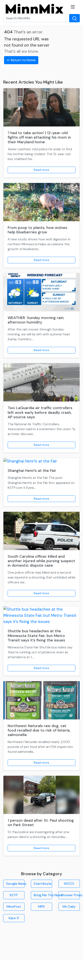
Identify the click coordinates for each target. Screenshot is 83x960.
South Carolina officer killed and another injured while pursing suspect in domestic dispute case (41, 561)
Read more (41, 170)
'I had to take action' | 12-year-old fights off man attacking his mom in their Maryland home (39, 137)
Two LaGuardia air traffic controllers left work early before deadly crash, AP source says (40, 412)
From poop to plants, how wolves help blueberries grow (37, 229)
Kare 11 (14, 918)
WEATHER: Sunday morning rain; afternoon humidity (36, 320)
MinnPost (14, 906)
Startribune (43, 883)
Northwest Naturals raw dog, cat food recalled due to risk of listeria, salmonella (39, 730)
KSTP (14, 895)
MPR (41, 906)
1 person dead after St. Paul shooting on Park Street (41, 822)
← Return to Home (21, 60)
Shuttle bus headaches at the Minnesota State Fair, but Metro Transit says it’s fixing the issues (36, 635)
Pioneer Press (70, 895)
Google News (15, 883)
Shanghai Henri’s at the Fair (32, 470)
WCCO (69, 883)
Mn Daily (69, 906)
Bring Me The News (43, 895)
